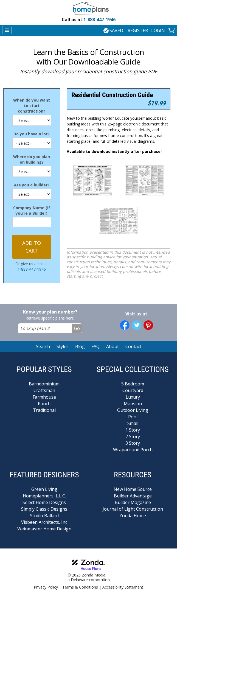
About (112, 346)
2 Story (132, 436)
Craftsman (44, 390)
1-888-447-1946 (89, 19)
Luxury (133, 397)
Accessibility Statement (122, 587)
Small (132, 423)
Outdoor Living (132, 410)
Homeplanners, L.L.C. (44, 496)
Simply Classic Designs (44, 509)
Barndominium (44, 384)
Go (77, 328)
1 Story (132, 430)
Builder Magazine (133, 502)
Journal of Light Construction (133, 509)
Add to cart (31, 247)
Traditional (44, 410)
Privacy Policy (46, 587)
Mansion (133, 404)
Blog (80, 346)
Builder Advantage (133, 496)
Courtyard (132, 390)
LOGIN (158, 30)
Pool (132, 417)
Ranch (44, 404)
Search (43, 346)
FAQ (95, 346)
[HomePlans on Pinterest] (148, 325)
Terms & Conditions (80, 587)
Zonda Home (132, 516)
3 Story (132, 443)
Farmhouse (44, 397)
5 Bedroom (132, 384)
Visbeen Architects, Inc (44, 522)
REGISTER (138, 30)
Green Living (44, 489)
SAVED (116, 30)
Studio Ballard (44, 516)
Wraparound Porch (133, 450)
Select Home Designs (44, 502)
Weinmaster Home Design (44, 529)
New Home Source (133, 489)
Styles (63, 346)
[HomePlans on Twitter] (136, 325)
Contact (133, 346)
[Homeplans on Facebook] (125, 325)
